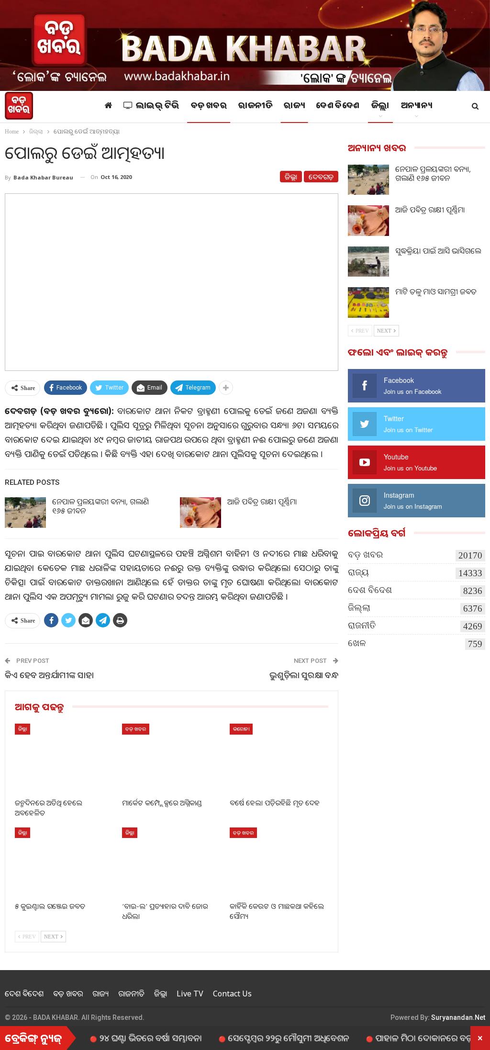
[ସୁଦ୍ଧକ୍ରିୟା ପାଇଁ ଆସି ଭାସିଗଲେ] (368, 261)
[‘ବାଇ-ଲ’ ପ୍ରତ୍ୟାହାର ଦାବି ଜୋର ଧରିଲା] (171, 861)
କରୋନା (241, 728)
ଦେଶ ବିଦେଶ (338, 107)
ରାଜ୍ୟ (294, 107)
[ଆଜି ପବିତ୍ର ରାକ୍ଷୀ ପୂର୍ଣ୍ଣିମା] (200, 512)
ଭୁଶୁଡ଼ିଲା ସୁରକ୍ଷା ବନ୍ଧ (303, 675)
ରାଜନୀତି (255, 107)
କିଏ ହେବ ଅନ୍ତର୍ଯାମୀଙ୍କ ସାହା (49, 675)
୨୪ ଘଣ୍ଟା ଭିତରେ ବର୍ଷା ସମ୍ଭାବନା (125, 1037)
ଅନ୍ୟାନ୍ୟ (416, 107)
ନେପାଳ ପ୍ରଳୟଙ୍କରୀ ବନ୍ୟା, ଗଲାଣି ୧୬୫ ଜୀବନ (100, 506)
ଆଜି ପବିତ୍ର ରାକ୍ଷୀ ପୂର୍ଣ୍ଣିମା (262, 501)
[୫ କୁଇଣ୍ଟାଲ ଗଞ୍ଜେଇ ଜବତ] (64, 861)
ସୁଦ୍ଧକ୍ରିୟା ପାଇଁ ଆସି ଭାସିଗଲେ (438, 251)
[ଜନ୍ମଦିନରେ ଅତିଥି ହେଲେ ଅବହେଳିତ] (64, 758)
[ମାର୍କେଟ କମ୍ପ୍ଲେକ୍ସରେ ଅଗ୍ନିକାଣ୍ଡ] (171, 758)
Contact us (232, 993)
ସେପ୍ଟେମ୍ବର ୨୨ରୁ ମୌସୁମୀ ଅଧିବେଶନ (262, 1037)
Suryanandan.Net (458, 1017)
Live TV (190, 993)
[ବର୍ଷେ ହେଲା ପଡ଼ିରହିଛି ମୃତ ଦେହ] (279, 758)
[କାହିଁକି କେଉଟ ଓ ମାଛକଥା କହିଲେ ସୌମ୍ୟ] (279, 861)
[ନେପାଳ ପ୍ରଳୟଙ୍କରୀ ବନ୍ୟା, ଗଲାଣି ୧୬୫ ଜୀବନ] (25, 512)
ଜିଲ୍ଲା (380, 107)
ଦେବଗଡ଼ (321, 176)
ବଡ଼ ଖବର (209, 107)
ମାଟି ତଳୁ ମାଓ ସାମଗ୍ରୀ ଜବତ (436, 291)
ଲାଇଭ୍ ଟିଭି (157, 107)
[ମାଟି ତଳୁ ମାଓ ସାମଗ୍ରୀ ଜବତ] (368, 302)
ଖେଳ (357, 643)
